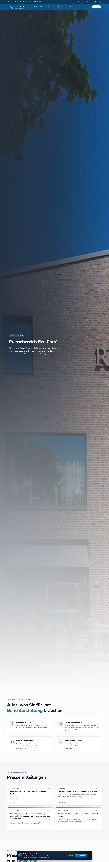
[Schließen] (89, 855)
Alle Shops (96, 6)
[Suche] (89, 6)
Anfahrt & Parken (74, 7)
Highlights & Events (39, 7)
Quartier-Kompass (60, 7)
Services (50, 7)
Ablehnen (70, 855)
